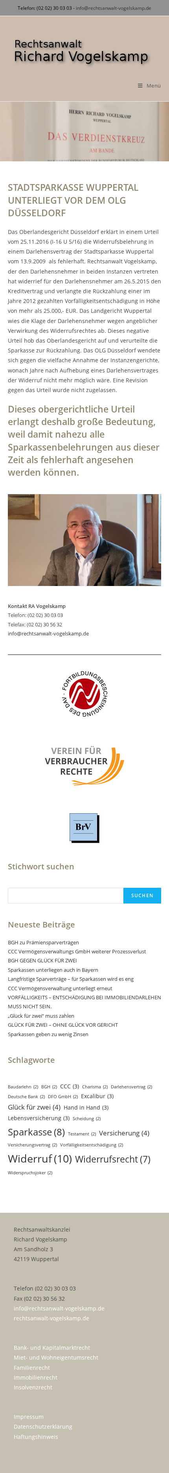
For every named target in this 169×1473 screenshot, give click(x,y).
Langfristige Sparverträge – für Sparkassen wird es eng (71, 978)
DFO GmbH (63, 1096)
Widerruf (40, 1159)
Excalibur (97, 1096)
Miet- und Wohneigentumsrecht (56, 1357)
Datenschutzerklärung (43, 1426)
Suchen (142, 895)
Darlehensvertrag (131, 1087)
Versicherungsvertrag (32, 1145)
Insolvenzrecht (33, 1387)
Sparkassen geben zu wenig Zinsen (48, 1034)
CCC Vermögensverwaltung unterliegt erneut (60, 988)
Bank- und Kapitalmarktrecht (52, 1347)
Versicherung (124, 1132)
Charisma (95, 1087)
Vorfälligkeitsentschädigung (91, 1145)
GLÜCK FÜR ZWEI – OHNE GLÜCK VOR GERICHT (63, 1024)
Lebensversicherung (39, 1118)
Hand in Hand (86, 1107)
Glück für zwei (34, 1107)
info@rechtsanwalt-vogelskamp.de (113, 8)
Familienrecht (32, 1367)
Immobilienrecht (35, 1377)
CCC (69, 1086)
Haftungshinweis (36, 1436)
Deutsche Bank (26, 1096)
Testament (82, 1134)
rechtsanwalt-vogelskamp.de (51, 1318)
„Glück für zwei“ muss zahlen (41, 1015)
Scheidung (87, 1118)
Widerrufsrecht (113, 1159)
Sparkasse (36, 1131)
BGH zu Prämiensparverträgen (43, 942)
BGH (49, 1087)
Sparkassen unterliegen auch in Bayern (53, 969)
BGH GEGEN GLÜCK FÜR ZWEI (42, 960)
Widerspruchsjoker (30, 1172)
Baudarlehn (23, 1087)
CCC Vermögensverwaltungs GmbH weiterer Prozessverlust (77, 951)
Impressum (29, 1416)
